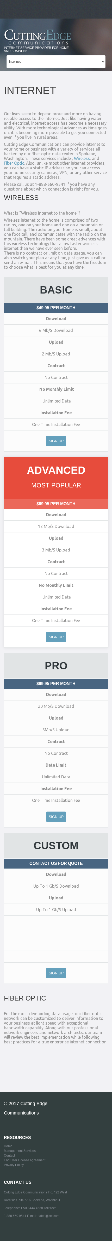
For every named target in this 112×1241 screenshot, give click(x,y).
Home (8, 1146)
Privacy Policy (14, 1165)
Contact (9, 1155)
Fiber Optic (14, 163)
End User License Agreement (24, 1160)
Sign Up (56, 441)
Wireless (82, 158)
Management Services (20, 1151)
